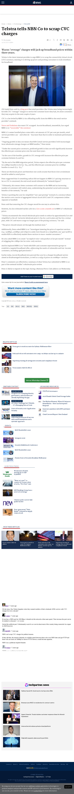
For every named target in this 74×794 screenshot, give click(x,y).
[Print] (71, 40)
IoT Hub (48, 777)
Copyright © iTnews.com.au (9, 301)
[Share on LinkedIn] (61, 40)
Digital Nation (40, 777)
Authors (33, 764)
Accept (68, 787)
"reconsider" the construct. (20, 128)
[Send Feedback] (64, 40)
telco (23, 306)
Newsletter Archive (54, 764)
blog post (24, 109)
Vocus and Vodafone (9, 125)
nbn (12, 306)
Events (8, 425)
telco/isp (29, 306)
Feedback (38, 764)
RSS (67, 764)
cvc (8, 306)
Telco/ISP (27, 24)
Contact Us (9, 764)
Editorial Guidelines (24, 764)
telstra (36, 306)
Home (3, 24)
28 (50, 40)
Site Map (63, 764)
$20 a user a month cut (45, 209)
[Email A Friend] (68, 40)
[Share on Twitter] (54, 40)
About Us (15, 764)
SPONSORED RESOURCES (49, 386)
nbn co (17, 306)
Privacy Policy (46, 780)
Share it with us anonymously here (36, 282)
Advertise (45, 764)
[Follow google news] (65, 44)
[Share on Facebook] (57, 40)
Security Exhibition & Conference (26, 445)
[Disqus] (37, 576)
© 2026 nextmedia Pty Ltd (41, 768)
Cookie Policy (37, 791)
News (9, 24)
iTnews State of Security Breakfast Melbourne (30, 458)
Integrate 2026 (20, 438)
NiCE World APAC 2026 (23, 430)
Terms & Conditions (55, 780)
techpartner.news (28, 777)
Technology (17, 24)
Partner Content (10, 386)
